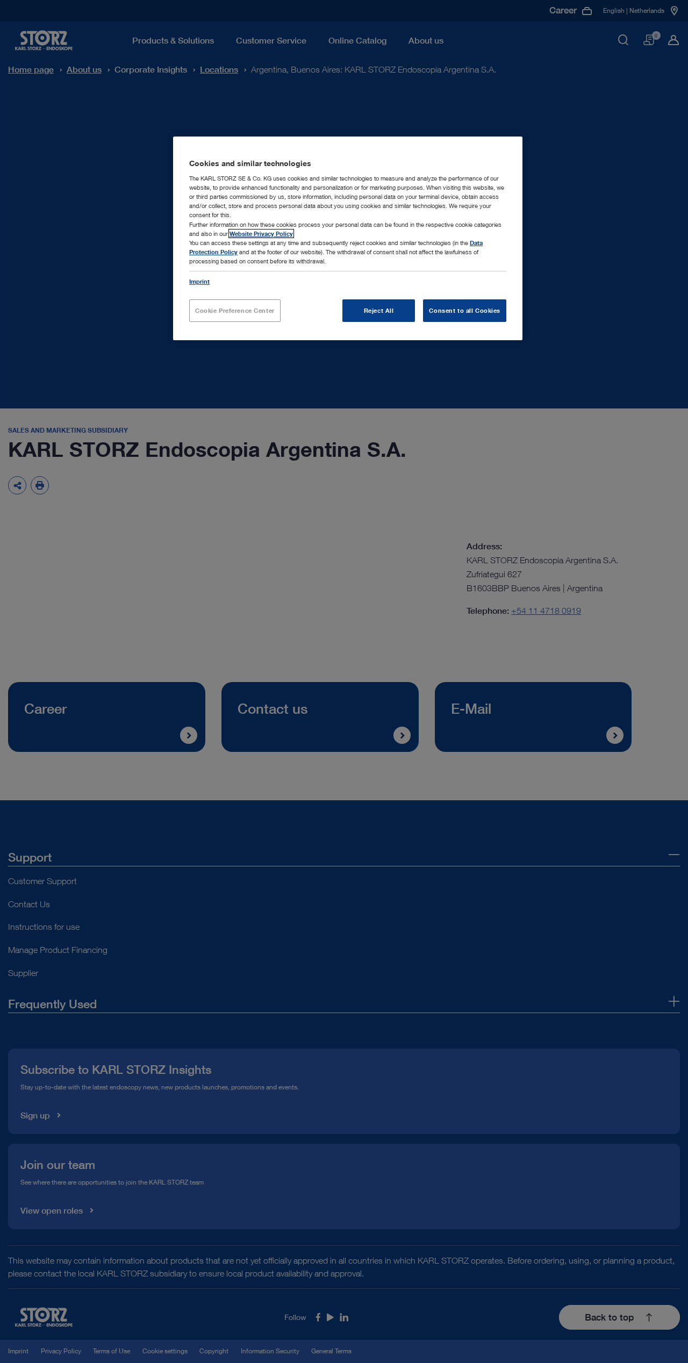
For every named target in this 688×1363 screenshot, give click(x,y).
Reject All (379, 310)
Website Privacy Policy (261, 233)
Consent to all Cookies (464, 310)
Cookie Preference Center (235, 310)
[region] (347, 238)
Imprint (199, 281)
